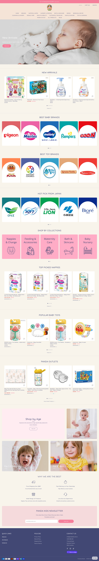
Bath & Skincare (59, 13)
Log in (80, 5)
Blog (60, 17)
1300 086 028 (70, 539)
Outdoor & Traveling (56, 15)
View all (49, 108)
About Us (4, 536)
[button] (47, 62)
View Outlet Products (49, 401)
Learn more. (56, 1)
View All (33, 428)
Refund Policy (37, 539)
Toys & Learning (82, 15)
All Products (52, 17)
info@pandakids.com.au (72, 536)
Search (95, 5)
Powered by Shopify (81, 558)
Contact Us (4, 543)
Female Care (30, 15)
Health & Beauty (42, 15)
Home (17, 13)
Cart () (87, 5)
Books (69, 13)
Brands (23, 13)
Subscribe (66, 521)
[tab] (48, 105)
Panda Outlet (41, 17)
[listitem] (49, 1)
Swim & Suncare (69, 15)
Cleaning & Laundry (18, 15)
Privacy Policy (37, 536)
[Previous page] (4, 87)
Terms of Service (38, 543)
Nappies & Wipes (33, 13)
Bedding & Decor (78, 13)
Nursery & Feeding (46, 13)
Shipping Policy (38, 541)
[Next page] (94, 87)
